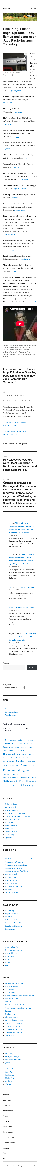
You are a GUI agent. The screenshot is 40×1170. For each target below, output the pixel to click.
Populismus (20, 354)
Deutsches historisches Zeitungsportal (18, 859)
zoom (6, 8)
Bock (11, 607)
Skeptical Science (11, 1017)
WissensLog (9, 834)
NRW (33, 761)
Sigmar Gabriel (30, 354)
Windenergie (16, 785)
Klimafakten (9, 989)
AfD (4, 740)
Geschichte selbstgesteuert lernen (16, 865)
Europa (5, 347)
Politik (21, 350)
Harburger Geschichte (13, 877)
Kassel (13, 758)
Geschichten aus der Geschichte (16, 871)
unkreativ (8, 965)
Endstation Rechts (11, 810)
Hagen (5, 750)
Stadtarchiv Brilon (11, 892)
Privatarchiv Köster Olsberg (15, 923)
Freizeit (6, 1116)
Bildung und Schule (30, 345)
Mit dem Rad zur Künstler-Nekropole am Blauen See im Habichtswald (22, 636)
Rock (27, 770)
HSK (26, 754)
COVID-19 (21, 743)
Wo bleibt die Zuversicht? (25, 587)
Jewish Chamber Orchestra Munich (17, 816)
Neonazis (29, 761)
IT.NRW (31, 754)
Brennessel (7, 1100)
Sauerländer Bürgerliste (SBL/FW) (15, 777)
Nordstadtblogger (11, 953)
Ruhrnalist (9, 962)
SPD (18, 780)
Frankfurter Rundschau (13, 1059)
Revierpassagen (10, 956)
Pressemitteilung (14, 770)
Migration (13, 354)
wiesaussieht (17, 112)
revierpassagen (19, 210)
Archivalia (9, 856)
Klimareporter (10, 992)
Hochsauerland (19, 750)
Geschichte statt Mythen (13, 868)
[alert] (20, 729)
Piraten (32, 765)
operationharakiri (20, 188)
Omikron (12, 765)
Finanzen (11, 347)
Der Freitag (9, 1053)
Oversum (17, 765)
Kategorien (7, 684)
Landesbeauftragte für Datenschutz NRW (19, 995)
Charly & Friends (11, 947)
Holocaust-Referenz (12, 883)
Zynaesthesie (9, 837)
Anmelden (9, 706)
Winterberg (26, 785)
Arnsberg (20, 740)
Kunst (31, 347)
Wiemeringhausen (7, 785)
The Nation (9, 1084)
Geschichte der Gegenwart (14, 862)
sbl (15, 271)
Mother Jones (10, 1078)
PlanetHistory (10, 889)
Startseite (7, 1094)
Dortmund (6, 747)
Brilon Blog (9, 910)
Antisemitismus (11, 740)
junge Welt (9, 1072)
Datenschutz (8, 1132)
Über (5, 1153)
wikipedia (33, 302)
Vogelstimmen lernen (12, 1026)
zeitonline (15, 167)
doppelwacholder (9, 234)
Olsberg (6, 765)
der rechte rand (10, 807)
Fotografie (23, 747)
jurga (17, 136)
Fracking (29, 747)
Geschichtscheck (11, 874)
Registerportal (10, 1014)
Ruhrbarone (9, 959)
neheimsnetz (25, 259)
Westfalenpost (31, 781)
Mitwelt (8, 1002)
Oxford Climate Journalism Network (18, 1008)
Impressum (7, 1126)
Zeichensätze (9, 1035)
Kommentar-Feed (11, 712)
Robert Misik (9, 828)
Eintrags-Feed (10, 709)
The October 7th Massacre (14, 1023)
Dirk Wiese (31, 744)
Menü (33, 8)
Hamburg (10, 750)
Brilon (26, 740)
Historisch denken (11, 880)
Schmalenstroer (10, 929)
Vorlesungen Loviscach (13, 1029)
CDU (31, 740)
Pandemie (25, 765)
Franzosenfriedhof (10, 1105)
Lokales (5, 350)
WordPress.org (10, 715)
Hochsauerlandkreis (13, 753)
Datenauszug (8, 1137)
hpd (27, 158)
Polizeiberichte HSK (12, 920)
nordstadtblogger (9, 250)
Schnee (34, 777)
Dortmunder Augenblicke (14, 950)
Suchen (6, 663)
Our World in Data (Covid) (14, 1005)
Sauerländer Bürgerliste (11, 774)
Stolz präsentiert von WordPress (27, 1166)
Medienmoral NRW (12, 819)
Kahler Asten (6, 758)
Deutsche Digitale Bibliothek (15, 983)
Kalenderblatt (19, 347)
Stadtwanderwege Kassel (14, 1020)
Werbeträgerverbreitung (13, 1032)
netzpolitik (24, 179)
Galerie (6, 1121)
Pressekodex (9, 1011)
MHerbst (8, 916)
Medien (11, 350)
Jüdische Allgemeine (12, 1069)
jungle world (9, 1075)
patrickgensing (16, 90)
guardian (8, 148)
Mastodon (7, 1159)
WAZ (23, 781)
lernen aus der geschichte (14, 886)
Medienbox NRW (11, 998)
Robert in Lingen (11, 825)
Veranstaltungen (9, 1148)
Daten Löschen (9, 1142)
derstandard (9, 124)
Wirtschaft (13, 352)
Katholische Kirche (21, 758)
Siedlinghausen (9, 781)
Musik (16, 350)
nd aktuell (8, 1081)
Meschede (21, 761)
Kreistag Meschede (9, 761)
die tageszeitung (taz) (12, 1056)
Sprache (27, 350)
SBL (29, 777)
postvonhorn (7, 103)
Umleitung (6, 352)
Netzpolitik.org (10, 822)
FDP (12, 747)
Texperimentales (11, 831)
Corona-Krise (9, 743)
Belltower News (11, 804)
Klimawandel (30, 758)
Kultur (26, 347)
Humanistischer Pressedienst (15, 813)
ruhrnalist (15, 197)
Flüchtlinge (22, 352)
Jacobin (8, 1066)
